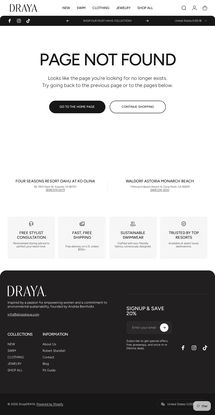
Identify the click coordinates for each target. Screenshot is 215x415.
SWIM (12, 351)
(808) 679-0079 (55, 189)
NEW (11, 344)
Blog (46, 364)
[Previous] (67, 21)
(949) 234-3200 (159, 189)
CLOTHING (16, 357)
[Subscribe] (164, 327)
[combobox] (191, 21)
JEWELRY (14, 364)
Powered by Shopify (50, 404)
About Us (49, 344)
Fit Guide (49, 370)
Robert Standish (54, 351)
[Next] (147, 21)
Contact (48, 357)
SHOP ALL (15, 370)
